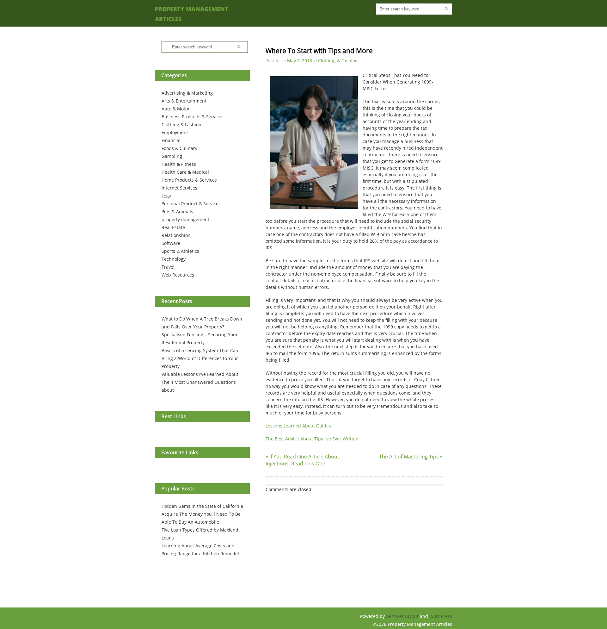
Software (171, 243)
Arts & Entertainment (184, 101)
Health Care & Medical (185, 172)
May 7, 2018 (299, 61)
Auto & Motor (176, 109)
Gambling (172, 156)
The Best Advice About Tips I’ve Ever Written (312, 439)
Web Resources (178, 275)
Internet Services (179, 188)
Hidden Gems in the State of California (202, 506)
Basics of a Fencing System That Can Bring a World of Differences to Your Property (200, 358)
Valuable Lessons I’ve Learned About (200, 374)
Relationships (176, 235)
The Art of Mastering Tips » (411, 456)
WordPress (440, 616)
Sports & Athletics (180, 251)
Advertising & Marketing (187, 93)
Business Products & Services (193, 117)
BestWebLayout (403, 616)
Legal (167, 196)
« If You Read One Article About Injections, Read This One (302, 460)
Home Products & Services (189, 180)
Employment (175, 132)
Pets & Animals (177, 212)
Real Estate (173, 227)
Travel (168, 267)
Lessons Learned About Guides (298, 426)
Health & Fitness (179, 164)
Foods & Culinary (179, 148)
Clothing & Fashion (181, 124)
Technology (174, 259)
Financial (171, 140)
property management (185, 219)
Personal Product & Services (191, 204)
